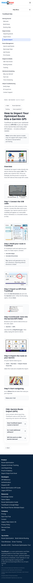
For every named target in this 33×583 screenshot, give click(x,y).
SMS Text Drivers (8, 61)
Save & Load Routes (8, 46)
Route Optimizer (16, 105)
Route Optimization (7, 462)
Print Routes (6, 55)
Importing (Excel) (8, 34)
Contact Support (7, 92)
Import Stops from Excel (9, 473)
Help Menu (21, 9)
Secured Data (5, 527)
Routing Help (7, 27)
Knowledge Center (7, 497)
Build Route (6, 24)
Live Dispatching (6, 468)
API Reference (5, 480)
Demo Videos (5, 499)
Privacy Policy (5, 525)
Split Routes (6, 52)
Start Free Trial (6, 517)
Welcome (5, 21)
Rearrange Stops (8, 49)
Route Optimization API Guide (10, 488)
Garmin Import (8, 39)
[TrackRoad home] (7, 3)
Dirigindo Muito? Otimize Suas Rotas (9, 575)
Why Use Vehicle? (8, 74)
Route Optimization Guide (9, 502)
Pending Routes (7, 64)
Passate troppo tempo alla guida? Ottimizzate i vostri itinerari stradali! (15, 572)
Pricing (3, 514)
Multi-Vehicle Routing (22, 538)
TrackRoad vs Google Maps (10, 505)
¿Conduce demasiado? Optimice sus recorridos (11, 577)
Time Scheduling (8, 80)
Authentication (6, 482)
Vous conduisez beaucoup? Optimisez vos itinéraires (12, 567)
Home (6, 100)
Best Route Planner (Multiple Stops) (12, 507)
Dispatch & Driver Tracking (10, 465)
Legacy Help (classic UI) (8, 522)
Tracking (5, 67)
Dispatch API (5, 485)
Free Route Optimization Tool (21, 545)
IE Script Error (7, 89)
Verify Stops (6, 86)
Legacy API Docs (6, 490)
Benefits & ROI (6, 545)
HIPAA (3, 530)
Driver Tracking (17, 542)
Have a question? (17, 109)
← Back (7, 105)
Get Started (12, 100)
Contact (3, 519)
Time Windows (6, 542)
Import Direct (7, 36)
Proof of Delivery (6, 471)
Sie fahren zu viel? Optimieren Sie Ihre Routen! (11, 570)
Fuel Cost (5, 77)
